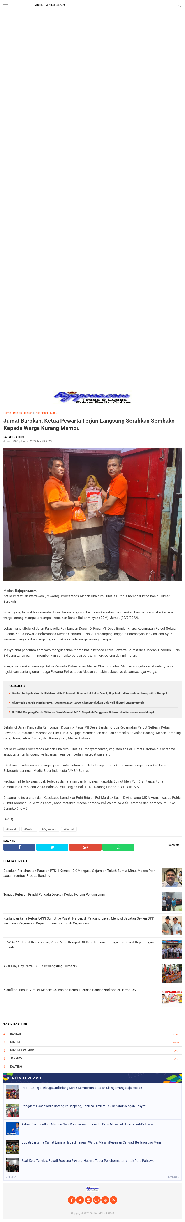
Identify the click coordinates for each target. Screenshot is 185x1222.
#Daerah (11, 829)
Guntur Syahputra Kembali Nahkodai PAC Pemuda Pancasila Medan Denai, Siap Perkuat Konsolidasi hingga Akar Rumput (89, 693)
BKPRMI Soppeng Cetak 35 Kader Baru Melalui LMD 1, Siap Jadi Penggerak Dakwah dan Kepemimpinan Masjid (83, 712)
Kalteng (16, 1066)
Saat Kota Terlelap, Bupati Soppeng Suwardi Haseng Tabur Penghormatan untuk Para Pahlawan (89, 1160)
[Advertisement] (92, 31)
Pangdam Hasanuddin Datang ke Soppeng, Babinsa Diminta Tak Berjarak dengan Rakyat (84, 1106)
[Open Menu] (5, 5)
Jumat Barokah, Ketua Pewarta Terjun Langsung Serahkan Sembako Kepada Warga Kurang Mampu (89, 424)
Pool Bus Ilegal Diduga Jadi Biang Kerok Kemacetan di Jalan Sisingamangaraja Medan (82, 1088)
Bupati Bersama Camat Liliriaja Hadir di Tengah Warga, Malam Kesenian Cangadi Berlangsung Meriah (92, 1142)
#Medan (29, 829)
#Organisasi (49, 829)
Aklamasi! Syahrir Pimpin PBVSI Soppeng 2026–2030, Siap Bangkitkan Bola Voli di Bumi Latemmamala (78, 702)
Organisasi (41, 412)
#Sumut (69, 829)
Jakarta (16, 1058)
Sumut (54, 412)
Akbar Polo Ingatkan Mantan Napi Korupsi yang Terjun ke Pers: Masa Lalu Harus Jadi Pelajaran (88, 1124)
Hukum (15, 1042)
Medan (28, 412)
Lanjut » (173, 1177)
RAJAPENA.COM (103, 1213)
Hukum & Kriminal (23, 1050)
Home (7, 412)
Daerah (17, 412)
